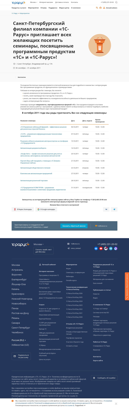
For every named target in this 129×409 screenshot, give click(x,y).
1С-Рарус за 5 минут (100, 309)
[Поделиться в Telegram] (114, 209)
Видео (95, 298)
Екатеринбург (19, 279)
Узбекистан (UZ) (20, 344)
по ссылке (71, 396)
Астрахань (17, 269)
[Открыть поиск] (97, 8)
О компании (76, 8)
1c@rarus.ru (102, 226)
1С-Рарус (15, 13)
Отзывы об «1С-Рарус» (75, 324)
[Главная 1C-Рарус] (19, 2)
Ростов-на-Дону (20, 313)
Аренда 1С (43, 329)
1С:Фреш (42, 345)
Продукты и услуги (19, 8)
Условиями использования (57, 390)
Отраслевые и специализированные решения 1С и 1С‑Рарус (50, 281)
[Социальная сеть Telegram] (110, 248)
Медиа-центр (64, 8)
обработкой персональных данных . (76, 403)
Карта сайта (98, 361)
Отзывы (44, 8)
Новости (96, 294)
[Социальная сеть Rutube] (106, 248)
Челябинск (17, 332)
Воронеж (17, 274)
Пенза (15, 308)
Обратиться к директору (102, 335)
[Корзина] (100, 8)
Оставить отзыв (72, 346)
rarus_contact (76, 248)
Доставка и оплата (62, 2)
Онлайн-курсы (71, 280)
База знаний (97, 283)
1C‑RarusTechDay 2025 (74, 297)
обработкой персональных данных (48, 393)
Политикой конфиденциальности (46, 403)
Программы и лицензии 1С (49, 275)
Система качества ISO (101, 313)
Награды (96, 316)
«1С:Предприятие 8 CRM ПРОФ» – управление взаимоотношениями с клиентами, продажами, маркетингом (43, 189)
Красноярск (18, 293)
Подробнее (79, 405)
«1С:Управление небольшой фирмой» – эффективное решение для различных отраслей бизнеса (43, 128)
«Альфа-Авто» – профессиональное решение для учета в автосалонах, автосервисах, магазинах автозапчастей (41, 155)
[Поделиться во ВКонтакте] (106, 209)
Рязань (15, 318)
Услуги (41, 305)
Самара (16, 322)
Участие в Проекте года (74, 342)
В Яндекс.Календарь (24, 209)
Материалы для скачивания (103, 279)
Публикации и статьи (102, 290)
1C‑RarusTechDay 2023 (74, 305)
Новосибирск (19, 303)
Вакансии (96, 350)
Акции (68, 268)
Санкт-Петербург (21, 327)
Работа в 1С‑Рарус (100, 342)
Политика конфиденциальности (65, 377)
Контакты (74, 2)
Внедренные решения (74, 328)
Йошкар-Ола (19, 284)
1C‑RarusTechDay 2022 (74, 309)
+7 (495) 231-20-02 (107, 2)
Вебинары (70, 276)
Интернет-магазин (46, 2)
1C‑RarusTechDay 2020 (74, 317)
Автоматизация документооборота (33, 148)
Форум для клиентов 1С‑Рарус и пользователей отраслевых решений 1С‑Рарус (104, 273)
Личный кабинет (49, 265)
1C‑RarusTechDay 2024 (74, 301)
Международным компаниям (50, 349)
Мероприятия (33, 8)
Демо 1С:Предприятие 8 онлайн (51, 298)
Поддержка (53, 8)
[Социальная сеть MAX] (115, 248)
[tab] (19, 8)
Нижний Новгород (22, 298)
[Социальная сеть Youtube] (101, 248)
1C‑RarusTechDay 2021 (74, 313)
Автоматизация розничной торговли (34, 181)
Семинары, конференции (75, 272)
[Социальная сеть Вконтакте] (96, 248)
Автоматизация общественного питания (35, 168)
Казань (15, 289)
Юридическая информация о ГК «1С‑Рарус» (30, 377)
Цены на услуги (44, 359)
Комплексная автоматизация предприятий (36, 173)
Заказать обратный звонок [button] (74, 226)
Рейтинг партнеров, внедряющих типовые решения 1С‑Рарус (104, 322)
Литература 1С (44, 288)
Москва (16, 264)
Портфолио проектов (74, 338)
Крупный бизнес (45, 319)
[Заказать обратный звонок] (116, 2)
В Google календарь (48, 209)
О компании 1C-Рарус (101, 305)
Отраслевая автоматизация (49, 315)
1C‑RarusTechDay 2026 (74, 293)
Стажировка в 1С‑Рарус (101, 346)
